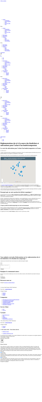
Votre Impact (5, 35)
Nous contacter (7, 50)
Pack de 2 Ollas (7, 23)
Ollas (6, 22)
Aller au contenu (3, 0)
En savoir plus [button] (3, 337)
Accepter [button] (7, 337)
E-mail (1, 276)
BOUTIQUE (5, 60)
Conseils (4, 46)
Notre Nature (5, 45)
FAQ (6, 47)
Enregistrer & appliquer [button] (4, 361)
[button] (21, 26)
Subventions (7, 49)
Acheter (4, 19)
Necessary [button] (2, 351)
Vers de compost (7, 21)
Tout (5, 24)
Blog (6, 48)
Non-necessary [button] (3, 356)
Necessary (3, 352)
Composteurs (7, 20)
